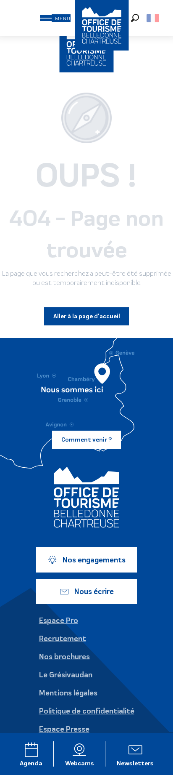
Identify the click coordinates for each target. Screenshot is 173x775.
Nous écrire (94, 591)
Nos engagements (94, 560)
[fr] (153, 18)
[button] (135, 18)
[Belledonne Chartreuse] (86, 497)
